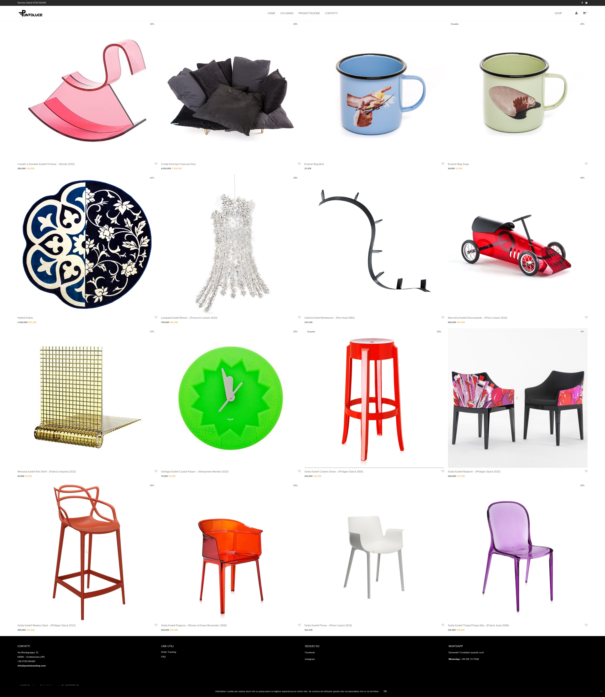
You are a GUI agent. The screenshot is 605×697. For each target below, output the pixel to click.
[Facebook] (582, 2)
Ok (385, 691)
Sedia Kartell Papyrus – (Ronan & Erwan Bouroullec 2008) (194, 625)
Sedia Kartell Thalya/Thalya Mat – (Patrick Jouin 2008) (478, 625)
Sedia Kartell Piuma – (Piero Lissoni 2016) (328, 625)
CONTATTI (331, 13)
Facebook (310, 652)
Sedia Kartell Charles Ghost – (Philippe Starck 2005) (333, 471)
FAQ (163, 656)
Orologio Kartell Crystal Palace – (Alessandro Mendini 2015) (194, 471)
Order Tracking (168, 652)
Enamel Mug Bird (314, 164)
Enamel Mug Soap (458, 164)
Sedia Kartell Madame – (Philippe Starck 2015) (474, 471)
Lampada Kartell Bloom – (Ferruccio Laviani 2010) (189, 317)
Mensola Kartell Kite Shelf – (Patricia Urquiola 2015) (46, 471)
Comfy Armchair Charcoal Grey (178, 164)
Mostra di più (23, 168)
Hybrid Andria (25, 317)
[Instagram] (586, 2)
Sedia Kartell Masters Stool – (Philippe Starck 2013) (46, 625)
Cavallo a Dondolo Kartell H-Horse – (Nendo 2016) (46, 164)
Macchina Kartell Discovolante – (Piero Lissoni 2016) (477, 317)
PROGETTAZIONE (309, 13)
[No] (601, 691)
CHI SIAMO (286, 13)
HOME (271, 13)
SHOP (558, 13)
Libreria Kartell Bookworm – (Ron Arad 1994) (329, 317)
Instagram (310, 659)
